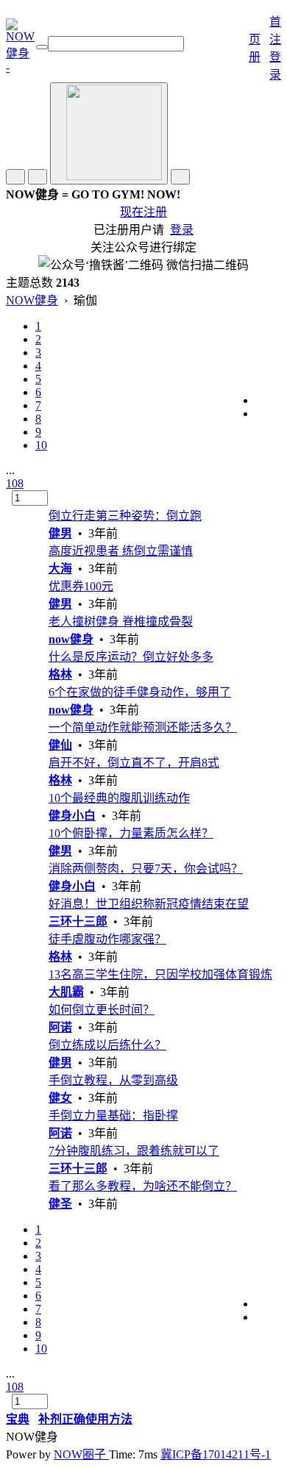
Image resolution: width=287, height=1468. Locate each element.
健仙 (60, 745)
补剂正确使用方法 (85, 1419)
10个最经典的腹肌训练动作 (119, 798)
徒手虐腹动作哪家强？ (107, 939)
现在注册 (143, 212)
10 (41, 445)
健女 (60, 1098)
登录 (182, 229)
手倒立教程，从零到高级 (113, 1080)
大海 (60, 568)
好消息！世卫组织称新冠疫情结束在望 (149, 904)
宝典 (17, 1419)
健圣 (60, 1203)
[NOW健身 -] (21, 67)
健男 (60, 533)
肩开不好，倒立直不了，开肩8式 (134, 762)
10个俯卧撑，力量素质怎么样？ (131, 833)
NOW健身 (32, 300)
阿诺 (60, 1027)
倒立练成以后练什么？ (107, 1045)
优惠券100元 (81, 586)
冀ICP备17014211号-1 (215, 1454)
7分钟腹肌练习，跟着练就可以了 (134, 1151)
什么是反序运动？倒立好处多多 (131, 657)
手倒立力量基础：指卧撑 (113, 1115)
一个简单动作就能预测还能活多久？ (143, 727)
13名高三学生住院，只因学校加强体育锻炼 (160, 974)
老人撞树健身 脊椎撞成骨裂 (121, 621)
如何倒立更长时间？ (102, 1009)
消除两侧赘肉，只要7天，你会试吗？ (146, 868)
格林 (60, 674)
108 (15, 483)
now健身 (71, 639)
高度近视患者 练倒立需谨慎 (121, 551)
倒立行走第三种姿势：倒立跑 (125, 515)
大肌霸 (66, 992)
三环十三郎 (78, 921)
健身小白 (72, 815)
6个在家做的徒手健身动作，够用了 (140, 692)
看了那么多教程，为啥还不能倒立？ (143, 1186)
